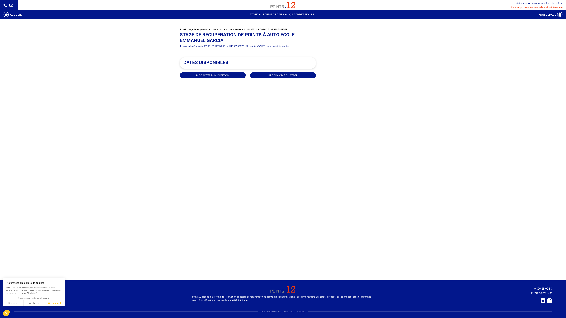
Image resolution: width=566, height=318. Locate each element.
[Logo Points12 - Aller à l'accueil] (282, 5)
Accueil (183, 29)
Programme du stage (282, 75)
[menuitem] (301, 15)
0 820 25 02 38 (543, 288)
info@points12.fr (541, 293)
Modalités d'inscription (212, 75)
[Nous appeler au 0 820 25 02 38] (5, 5)
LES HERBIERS (249, 29)
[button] (71, 14)
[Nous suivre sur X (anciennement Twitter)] (543, 301)
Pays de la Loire (225, 29)
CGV (16, 297)
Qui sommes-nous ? (24, 290)
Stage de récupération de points (202, 29)
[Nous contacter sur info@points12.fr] (11, 5)
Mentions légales (22, 300)
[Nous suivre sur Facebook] (549, 301)
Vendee (238, 29)
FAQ (16, 293)
